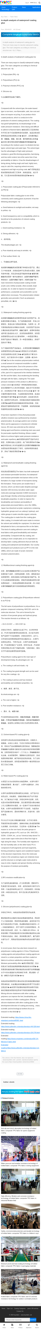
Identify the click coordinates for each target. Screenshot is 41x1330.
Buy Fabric (4, 16)
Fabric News (14, 16)
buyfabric (17, 1315)
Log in (27, 2)
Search (33, 1320)
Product (14, 7)
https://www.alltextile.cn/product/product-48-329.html (20, 1026)
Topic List (10, 1308)
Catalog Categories (20, 1308)
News (24, 7)
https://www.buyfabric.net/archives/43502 (21, 1062)
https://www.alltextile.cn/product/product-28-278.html (20, 1033)
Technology (5, 9)
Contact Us (20, 1311)
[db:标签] (19, 1074)
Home (4, 7)
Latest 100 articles (32, 1308)
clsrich (11, 1082)
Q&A (13, 9)
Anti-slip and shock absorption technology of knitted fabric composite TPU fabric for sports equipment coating (18, 1131)
